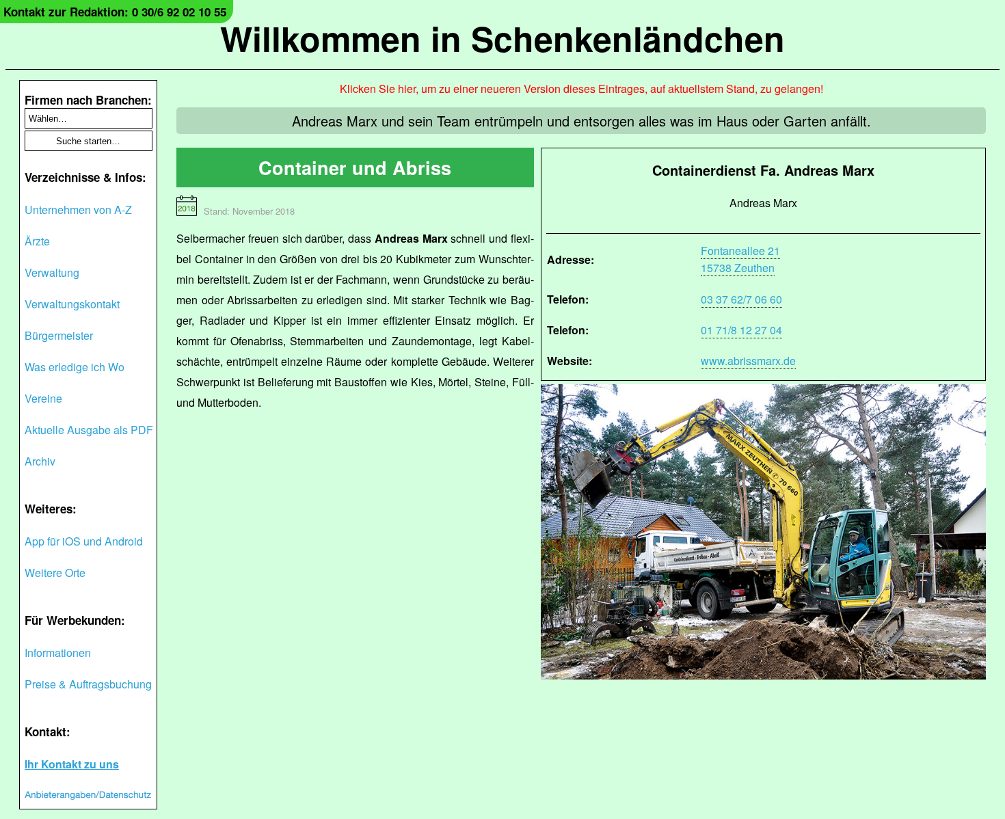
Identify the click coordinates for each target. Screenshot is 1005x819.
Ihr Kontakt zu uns (72, 764)
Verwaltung (52, 272)
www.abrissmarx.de (748, 360)
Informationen (58, 652)
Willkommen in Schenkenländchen (502, 38)
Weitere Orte (55, 572)
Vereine (43, 398)
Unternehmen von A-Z (78, 209)
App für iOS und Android (84, 541)
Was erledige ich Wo (74, 367)
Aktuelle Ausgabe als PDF (89, 430)
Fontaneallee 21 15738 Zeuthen (740, 259)
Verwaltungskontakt (72, 304)
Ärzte (37, 241)
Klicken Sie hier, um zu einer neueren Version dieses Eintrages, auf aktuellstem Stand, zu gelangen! (581, 88)
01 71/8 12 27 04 (741, 330)
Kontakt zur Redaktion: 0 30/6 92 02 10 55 (114, 11)
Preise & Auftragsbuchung (88, 684)
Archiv (40, 461)
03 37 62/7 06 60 (741, 299)
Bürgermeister (59, 335)
